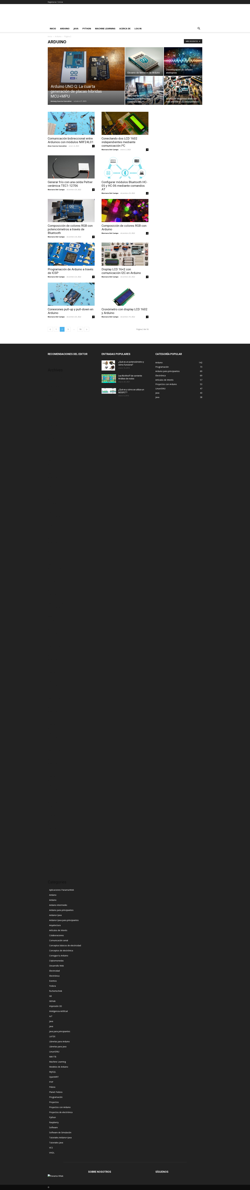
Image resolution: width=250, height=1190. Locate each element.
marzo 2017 (53, 594)
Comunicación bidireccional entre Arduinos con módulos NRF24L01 (70, 140)
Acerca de (124, 28)
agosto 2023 (54, 425)
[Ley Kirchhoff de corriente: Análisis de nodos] (109, 378)
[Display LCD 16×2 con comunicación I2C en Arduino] (125, 254)
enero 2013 (53, 793)
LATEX (52, 1036)
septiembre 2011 (56, 854)
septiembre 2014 (56, 707)
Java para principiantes (59, 1031)
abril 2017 (52, 590)
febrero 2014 (54, 737)
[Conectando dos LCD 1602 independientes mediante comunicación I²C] (144, 90)
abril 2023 (52, 438)
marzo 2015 (53, 681)
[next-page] (86, 329)
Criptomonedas (56, 960)
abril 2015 (52, 676)
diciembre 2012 (55, 798)
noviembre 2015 (55, 646)
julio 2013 (52, 767)
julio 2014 (52, 715)
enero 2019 (53, 529)
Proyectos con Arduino (60, 1107)
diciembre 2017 (55, 559)
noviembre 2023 (55, 412)
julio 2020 (52, 503)
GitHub (52, 1001)
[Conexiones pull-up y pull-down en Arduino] (71, 294)
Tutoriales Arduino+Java (60, 1137)
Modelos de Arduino (58, 1066)
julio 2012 (52, 811)
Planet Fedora (55, 1092)
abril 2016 (52, 629)
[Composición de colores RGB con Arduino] (125, 210)
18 (80, 329)
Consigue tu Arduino (58, 955)
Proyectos (54, 1102)
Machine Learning (105, 28)
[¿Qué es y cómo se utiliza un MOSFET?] (109, 391)
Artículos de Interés (58, 930)
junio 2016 (53, 624)
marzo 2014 (53, 733)
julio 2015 (52, 663)
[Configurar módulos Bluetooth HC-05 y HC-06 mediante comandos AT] (125, 166)
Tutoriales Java (56, 1142)
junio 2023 (53, 429)
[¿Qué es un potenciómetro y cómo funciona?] (108, 365)
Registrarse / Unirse (55, 2)
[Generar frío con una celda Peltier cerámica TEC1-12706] (71, 166)
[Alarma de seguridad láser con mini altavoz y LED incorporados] (183, 90)
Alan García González (57, 146)
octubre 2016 (54, 607)
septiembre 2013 (56, 759)
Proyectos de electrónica (60, 1112)
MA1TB (52, 1056)
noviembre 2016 (55, 603)
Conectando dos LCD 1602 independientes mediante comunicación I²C (119, 142)
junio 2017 (53, 581)
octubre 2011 (54, 850)
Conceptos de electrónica (61, 950)
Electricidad (54, 970)
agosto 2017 (54, 572)
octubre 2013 (54, 754)
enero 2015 (53, 689)
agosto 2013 (54, 763)
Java (75, 28)
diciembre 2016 (55, 598)
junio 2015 (53, 668)
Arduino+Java (55, 915)
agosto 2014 (54, 711)
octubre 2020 (54, 499)
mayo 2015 (53, 672)
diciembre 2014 (55, 694)
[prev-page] (50, 329)
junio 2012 (53, 815)
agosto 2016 (54, 616)
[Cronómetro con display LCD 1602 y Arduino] (125, 294)
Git (50, 996)
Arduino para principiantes (61, 910)
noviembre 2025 (55, 377)
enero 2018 (53, 555)
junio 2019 (53, 525)
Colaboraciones (56, 935)
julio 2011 (52, 863)
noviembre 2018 (55, 533)
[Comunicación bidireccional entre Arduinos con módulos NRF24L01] (71, 123)
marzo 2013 (53, 785)
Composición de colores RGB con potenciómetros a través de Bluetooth (70, 229)
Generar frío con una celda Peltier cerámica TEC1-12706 (70, 183)
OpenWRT (54, 1076)
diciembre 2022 (55, 455)
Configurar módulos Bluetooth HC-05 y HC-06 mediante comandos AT (124, 185)
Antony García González (61, 101)
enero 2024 (53, 403)
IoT (50, 1016)
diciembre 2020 (55, 494)
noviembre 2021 (55, 473)
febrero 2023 (54, 447)
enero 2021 (53, 490)
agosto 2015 (54, 659)
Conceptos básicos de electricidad (65, 945)
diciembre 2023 (55, 408)
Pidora (52, 1087)
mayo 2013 (53, 776)
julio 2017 (52, 577)
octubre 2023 (54, 416)
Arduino (64, 28)
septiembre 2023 (56, 421)
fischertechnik (55, 991)
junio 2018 (53, 546)
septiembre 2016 (56, 611)
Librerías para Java (57, 1046)
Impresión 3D (55, 1006)
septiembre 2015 (56, 655)
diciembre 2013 (55, 746)
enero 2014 (53, 741)
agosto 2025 (54, 386)
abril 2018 (52, 551)
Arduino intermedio (58, 905)
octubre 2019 (54, 516)
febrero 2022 (54, 468)
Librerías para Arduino (59, 1041)
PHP (51, 1082)
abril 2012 (52, 824)
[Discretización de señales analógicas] (183, 61)
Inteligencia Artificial (58, 1011)
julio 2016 (52, 620)
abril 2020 (52, 507)
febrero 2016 (54, 633)
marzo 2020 (53, 512)
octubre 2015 (54, 650)
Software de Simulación (60, 1132)
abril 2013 (52, 780)
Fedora (52, 986)
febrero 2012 (54, 832)
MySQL (52, 1071)
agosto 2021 (54, 477)
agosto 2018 (54, 542)
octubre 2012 (54, 802)
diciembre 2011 (55, 841)
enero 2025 (53, 390)
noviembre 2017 (55, 564)
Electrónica (54, 975)
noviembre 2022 (55, 460)
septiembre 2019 (56, 520)
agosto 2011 (54, 858)
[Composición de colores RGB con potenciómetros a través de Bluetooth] (71, 210)
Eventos (53, 980)
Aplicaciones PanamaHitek (61, 889)
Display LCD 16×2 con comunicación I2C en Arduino (121, 271)
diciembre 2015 (55, 642)
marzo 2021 (53, 486)
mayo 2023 (53, 434)
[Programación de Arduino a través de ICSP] (71, 254)
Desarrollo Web (56, 965)
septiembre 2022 (56, 464)
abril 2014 (52, 728)
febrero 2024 (54, 399)
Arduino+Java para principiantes (64, 920)
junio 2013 (53, 772)
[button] (198, 28)
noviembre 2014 (55, 698)
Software (53, 1127)
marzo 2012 (53, 828)
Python (86, 28)
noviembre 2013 (55, 750)
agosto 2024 (54, 395)
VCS (51, 1147)
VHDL (52, 1152)
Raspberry (54, 1122)
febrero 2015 (54, 685)
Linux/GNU (54, 1051)
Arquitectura (55, 925)
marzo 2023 (53, 442)
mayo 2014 (53, 724)
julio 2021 (52, 481)
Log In (138, 28)
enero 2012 (53, 837)
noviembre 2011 (55, 845)
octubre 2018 (54, 538)
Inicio (53, 28)
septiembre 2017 (56, 568)
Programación (55, 1097)
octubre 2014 (54, 702)
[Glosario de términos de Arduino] (144, 61)
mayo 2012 (53, 819)
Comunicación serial (58, 940)
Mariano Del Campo (110, 149)
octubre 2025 (54, 382)
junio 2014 (53, 720)
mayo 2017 (53, 585)
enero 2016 (53, 637)
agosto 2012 (54, 806)
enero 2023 (53, 451)
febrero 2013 (54, 789)
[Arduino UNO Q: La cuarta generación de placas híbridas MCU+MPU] (86, 69)
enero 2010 (53, 867)
